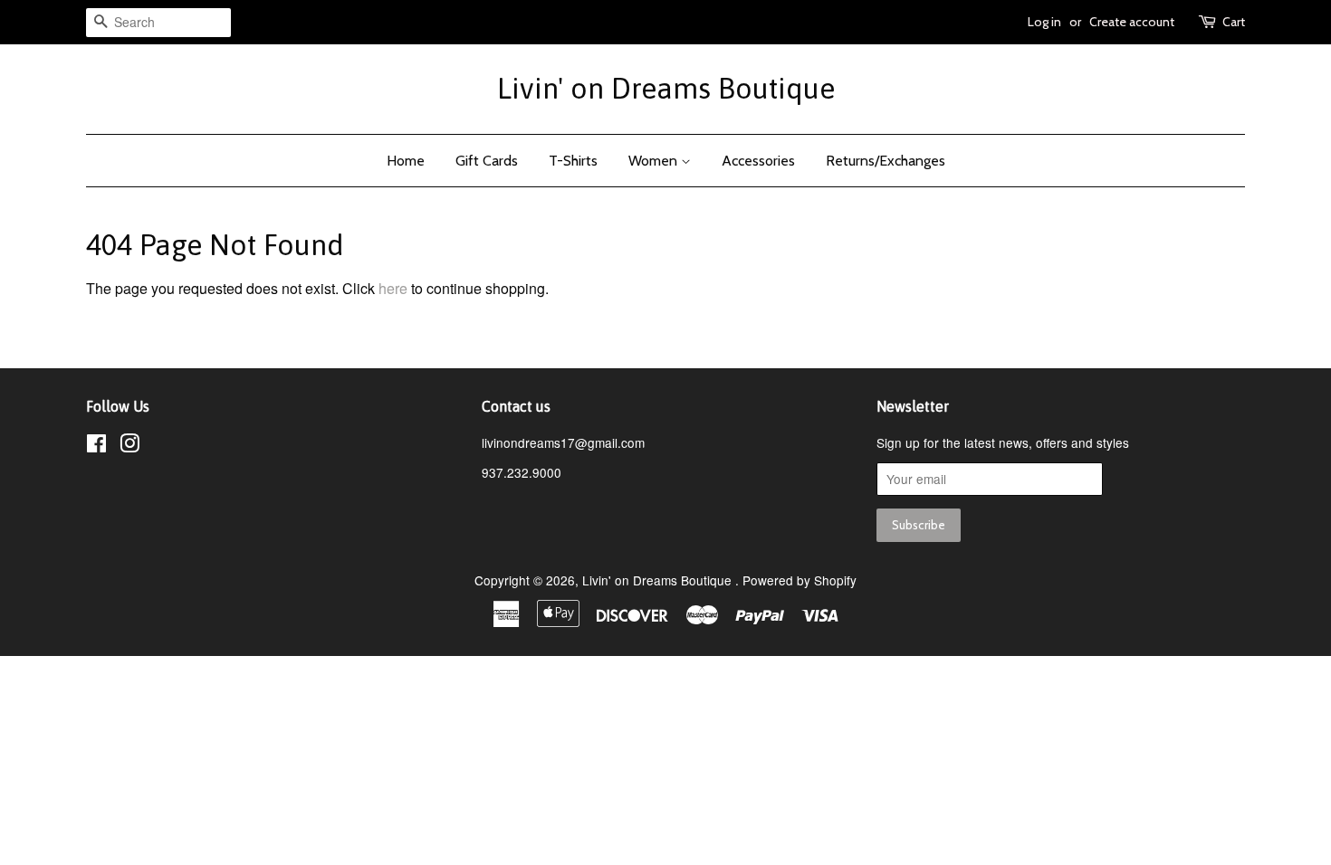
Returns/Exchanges (885, 160)
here (392, 288)
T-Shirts (573, 160)
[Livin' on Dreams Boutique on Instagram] (129, 446)
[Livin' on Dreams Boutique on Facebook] (96, 446)
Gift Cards (486, 160)
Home (406, 160)
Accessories (758, 160)
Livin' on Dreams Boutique (666, 88)
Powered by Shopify (799, 580)
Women (654, 160)
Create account (1131, 22)
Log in (1044, 22)
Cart (1233, 22)
